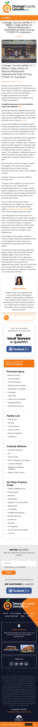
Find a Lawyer (15, 613)
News (26, 613)
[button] (19, 724)
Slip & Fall (12, 396)
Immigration (13, 526)
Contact (30, 616)
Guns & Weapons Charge (19, 460)
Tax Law (11, 533)
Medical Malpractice (16, 489)
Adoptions (12, 437)
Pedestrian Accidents (17, 389)
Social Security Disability (18, 530)
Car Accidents (14, 379)
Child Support (14, 426)
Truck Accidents (14, 382)
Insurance (12, 520)
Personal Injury (14, 375)
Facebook (11, 664)
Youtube (21, 664)
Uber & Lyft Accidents (17, 399)
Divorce (11, 423)
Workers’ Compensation (18, 502)
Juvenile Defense (15, 464)
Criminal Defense (15, 450)
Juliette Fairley (19, 289)
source (23, 120)
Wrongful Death (14, 403)
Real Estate (12, 499)
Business (11, 496)
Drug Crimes (13, 457)
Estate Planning (14, 516)
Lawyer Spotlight (11, 616)
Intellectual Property (16, 513)
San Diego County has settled (18, 209)
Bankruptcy (12, 506)
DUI (9, 453)
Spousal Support (15, 433)
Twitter (16, 664)
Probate (11, 523)
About (32, 613)
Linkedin (26, 664)
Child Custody (14, 430)
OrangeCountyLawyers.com (19, 712)
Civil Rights (12, 509)
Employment (13, 492)
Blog (22, 616)
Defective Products (16, 406)
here (20, 106)
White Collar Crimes (16, 472)
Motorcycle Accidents (17, 385)
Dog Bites (12, 392)
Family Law (12, 419)
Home (5, 613)
